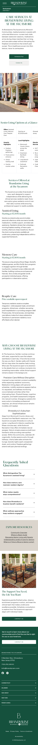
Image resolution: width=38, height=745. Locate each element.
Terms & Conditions (26, 731)
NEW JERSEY (5, 693)
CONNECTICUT (6, 683)
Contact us (19, 642)
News (7, 731)
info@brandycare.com (10, 668)
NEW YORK (5, 698)
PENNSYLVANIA (6, 703)
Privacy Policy (14, 731)
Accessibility (19, 736)
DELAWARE (5, 688)
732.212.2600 (8, 664)
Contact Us (19, 618)
